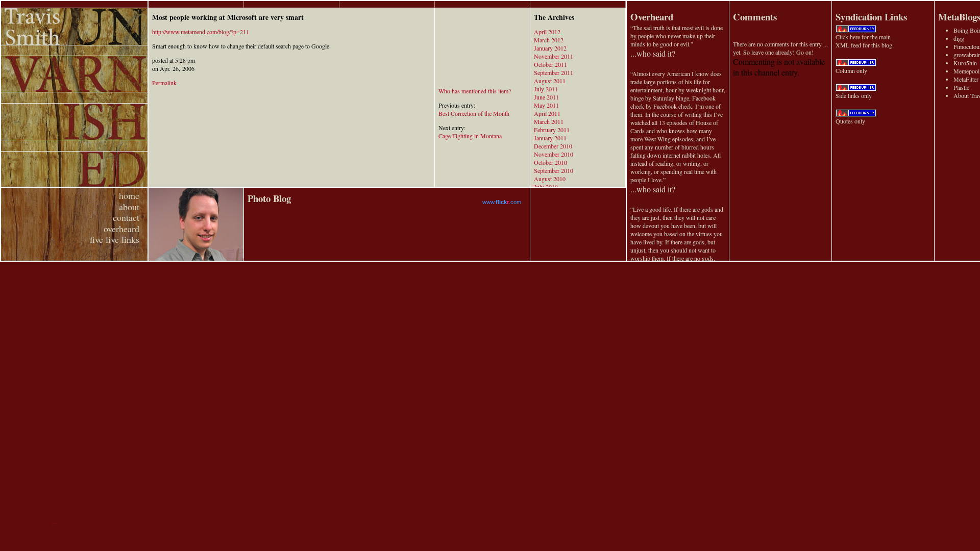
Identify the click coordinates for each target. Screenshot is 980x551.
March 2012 (549, 40)
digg (958, 38)
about (129, 207)
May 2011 (546, 105)
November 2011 (553, 56)
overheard (121, 228)
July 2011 (546, 89)
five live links (114, 239)
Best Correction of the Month (473, 113)
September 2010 (553, 170)
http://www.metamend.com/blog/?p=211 (200, 32)
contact (126, 217)
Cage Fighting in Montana (470, 136)
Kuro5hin (965, 63)
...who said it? (652, 53)
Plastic (961, 87)
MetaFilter (965, 79)
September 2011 (553, 72)
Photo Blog (269, 198)
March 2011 (549, 121)
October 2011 (550, 64)
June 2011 (546, 97)
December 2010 (553, 146)
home (129, 195)
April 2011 (547, 113)
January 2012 (550, 48)
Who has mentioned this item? (474, 91)
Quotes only (850, 121)
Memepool (966, 71)
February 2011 (552, 130)
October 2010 (550, 162)
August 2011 (550, 81)
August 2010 (550, 178)
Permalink (164, 83)
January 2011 (550, 138)
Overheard (651, 16)
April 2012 (547, 32)
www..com (501, 202)
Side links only (854, 95)
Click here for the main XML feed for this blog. (865, 41)
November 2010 (553, 154)
